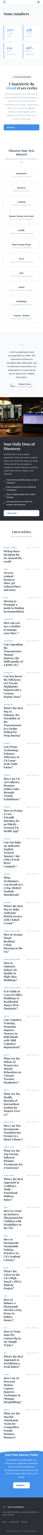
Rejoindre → (21, 1485)
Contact (24, 1522)
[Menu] (38, 2)
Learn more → (13, 513)
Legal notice (14, 1522)
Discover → (12, 127)
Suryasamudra (16, 1506)
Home (4, 1522)
